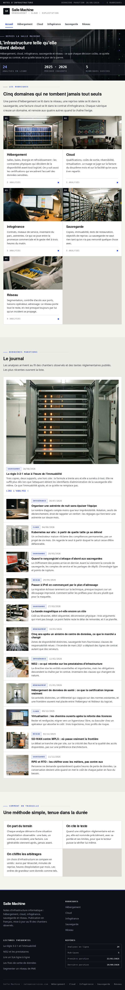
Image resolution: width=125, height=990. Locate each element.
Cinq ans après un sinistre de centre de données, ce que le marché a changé (73, 635)
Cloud (40, 24)
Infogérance (54, 24)
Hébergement (25, 24)
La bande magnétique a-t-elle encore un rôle (58, 611)
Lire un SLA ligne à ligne (16, 957)
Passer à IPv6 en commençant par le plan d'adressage (64, 585)
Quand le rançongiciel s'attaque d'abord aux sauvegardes (66, 558)
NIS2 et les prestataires (16, 951)
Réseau (86, 24)
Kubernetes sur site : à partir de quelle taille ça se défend (66, 532)
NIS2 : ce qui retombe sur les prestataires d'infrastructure (66, 664)
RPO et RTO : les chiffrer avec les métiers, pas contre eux (67, 762)
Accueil (9, 24)
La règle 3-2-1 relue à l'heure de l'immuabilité (34, 474)
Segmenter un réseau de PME (19, 968)
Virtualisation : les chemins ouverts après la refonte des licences (71, 716)
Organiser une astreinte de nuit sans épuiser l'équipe (64, 506)
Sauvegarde (71, 24)
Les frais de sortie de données (19, 962)
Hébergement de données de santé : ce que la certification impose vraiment (72, 691)
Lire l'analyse (16, 491)
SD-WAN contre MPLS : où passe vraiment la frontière (64, 739)
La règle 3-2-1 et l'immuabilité (19, 945)
